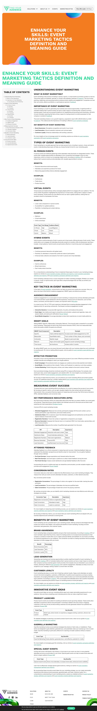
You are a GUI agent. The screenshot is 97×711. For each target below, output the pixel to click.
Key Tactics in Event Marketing (12, 119)
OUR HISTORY (49, 700)
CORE (31, 700)
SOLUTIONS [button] (31, 9)
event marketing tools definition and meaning (78, 379)
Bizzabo (74, 301)
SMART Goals (11, 122)
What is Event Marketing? (13, 98)
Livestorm (80, 98)
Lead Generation (11, 136)
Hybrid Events (11, 114)
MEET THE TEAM (50, 697)
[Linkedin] (17, 697)
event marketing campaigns (50, 138)
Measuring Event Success (11, 126)
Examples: (11, 108)
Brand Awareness (11, 134)
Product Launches (11, 141)
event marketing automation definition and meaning (48, 381)
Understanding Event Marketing (12, 96)
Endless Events (57, 404)
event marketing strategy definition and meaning (60, 274)
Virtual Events (11, 109)
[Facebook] (9, 697)
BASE (31, 694)
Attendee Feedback (12, 129)
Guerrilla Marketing (12, 143)
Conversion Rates (12, 131)
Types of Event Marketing (11, 103)
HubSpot (72, 102)
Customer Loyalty (12, 137)
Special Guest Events (12, 144)
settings (62, 709)
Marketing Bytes (66, 9)
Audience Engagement (12, 120)
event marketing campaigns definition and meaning (64, 275)
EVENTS (65, 691)
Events (55, 9)
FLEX (31, 697)
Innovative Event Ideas (10, 139)
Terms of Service (87, 698)
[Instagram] (13, 697)
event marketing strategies (80, 120)
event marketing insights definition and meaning (67, 676)
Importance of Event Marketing (14, 100)
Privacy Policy (86, 694)
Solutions (33, 691)
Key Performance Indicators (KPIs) (15, 127)
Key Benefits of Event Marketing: (16, 101)
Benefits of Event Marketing (12, 132)
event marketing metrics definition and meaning (68, 511)
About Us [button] (43, 9)
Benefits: (11, 106)
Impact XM (43, 606)
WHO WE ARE (49, 694)
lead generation (55, 564)
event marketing (46, 289)
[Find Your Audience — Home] (12, 9)
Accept (71, 708)
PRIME (32, 704)
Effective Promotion (12, 124)
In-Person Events (11, 105)
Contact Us (85, 691)
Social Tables (63, 314)
